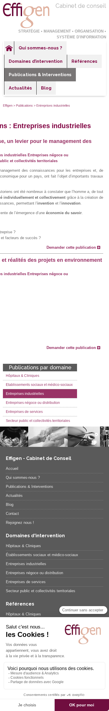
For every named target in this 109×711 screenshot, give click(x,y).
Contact (12, 513)
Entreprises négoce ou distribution (33, 403)
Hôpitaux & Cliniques (22, 376)
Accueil (9, 48)
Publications (24, 105)
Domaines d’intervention (35, 61)
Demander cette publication (72, 247)
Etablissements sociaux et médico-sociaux (39, 385)
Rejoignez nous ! (20, 522)
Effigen (7, 105)
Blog (46, 88)
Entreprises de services (24, 412)
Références (84, 61)
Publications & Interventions (40, 74)
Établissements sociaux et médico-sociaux (42, 555)
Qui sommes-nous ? (40, 48)
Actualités (20, 88)
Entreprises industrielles (25, 394)
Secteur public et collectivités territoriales (38, 421)
